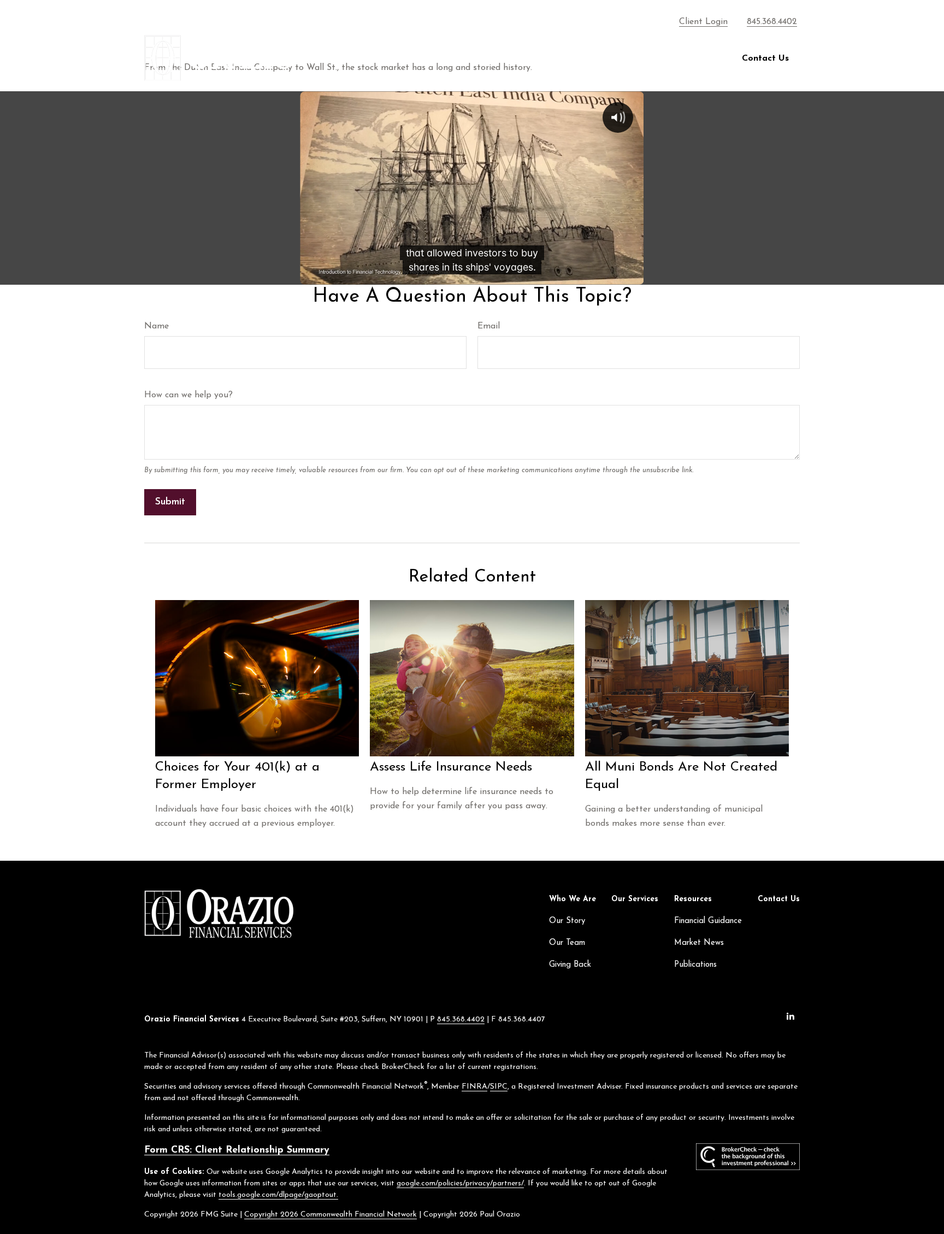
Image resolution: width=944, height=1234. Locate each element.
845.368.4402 (772, 21)
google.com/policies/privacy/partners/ (460, 1183)
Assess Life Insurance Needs (451, 767)
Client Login (703, 21)
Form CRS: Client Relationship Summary (236, 1150)
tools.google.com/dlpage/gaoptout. (278, 1195)
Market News (699, 943)
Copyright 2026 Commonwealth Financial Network (330, 1215)
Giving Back (570, 965)
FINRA (474, 1087)
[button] (546, 58)
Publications (695, 965)
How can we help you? (188, 395)
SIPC (499, 1087)
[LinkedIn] (790, 1015)
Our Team (567, 943)
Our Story (567, 921)
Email (488, 326)
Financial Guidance (708, 921)
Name (156, 326)
